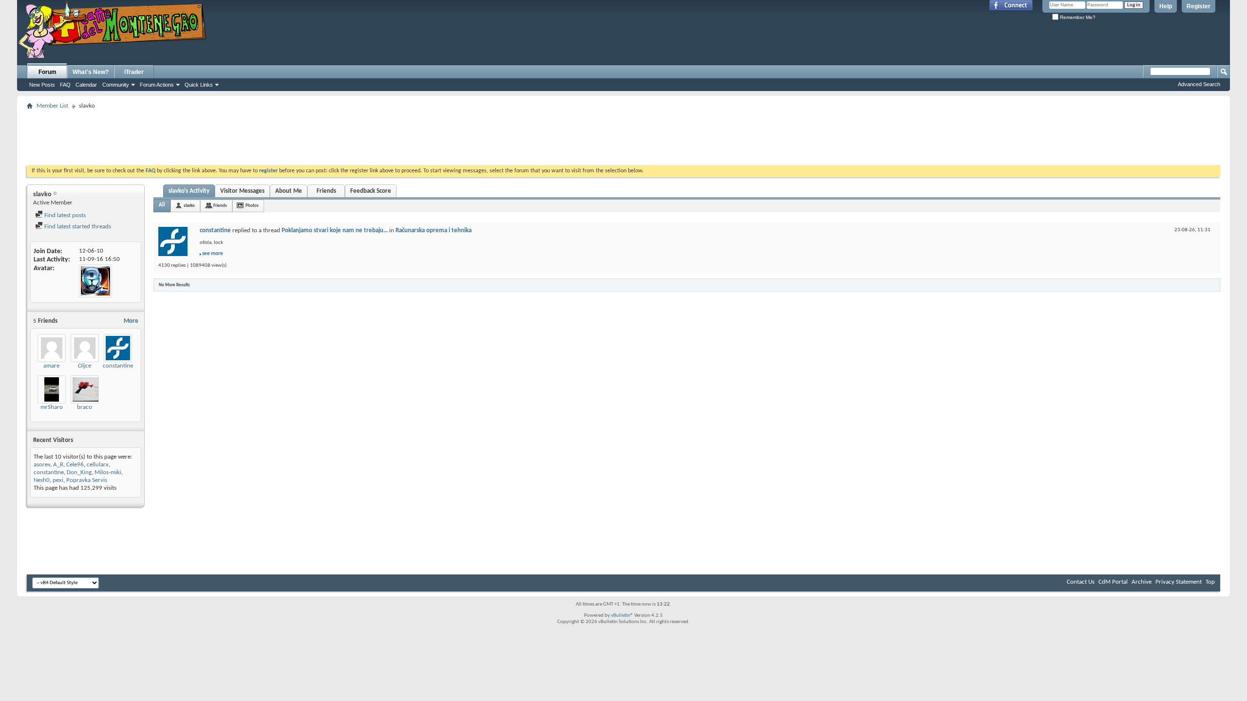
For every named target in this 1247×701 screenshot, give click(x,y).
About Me (288, 191)
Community (115, 85)
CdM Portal (1113, 582)
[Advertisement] (623, 134)
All (162, 205)
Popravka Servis (86, 480)
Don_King (79, 472)
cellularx (98, 464)
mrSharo (51, 407)
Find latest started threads (77, 226)
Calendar (86, 85)
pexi (58, 480)
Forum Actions (157, 85)
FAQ (65, 85)
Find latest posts (64, 215)
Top (1210, 582)
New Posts (42, 85)
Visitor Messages (242, 191)
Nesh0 (42, 480)
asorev (42, 464)
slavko (189, 205)
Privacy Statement (1178, 582)
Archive (1142, 582)
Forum (47, 72)
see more (212, 254)
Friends (326, 191)
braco (84, 407)
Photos (252, 205)
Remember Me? (1077, 17)
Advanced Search (1199, 84)
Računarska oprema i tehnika (434, 230)
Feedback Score (370, 191)
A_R (58, 464)
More (131, 321)
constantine (118, 366)
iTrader (134, 72)
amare (51, 366)
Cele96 (75, 464)
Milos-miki (107, 472)
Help (1165, 6)
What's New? (91, 72)
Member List (52, 106)
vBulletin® (622, 615)
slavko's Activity (189, 191)
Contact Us (1081, 582)
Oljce (84, 366)
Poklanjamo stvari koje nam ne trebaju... (335, 230)
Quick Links (199, 85)
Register (1198, 6)
